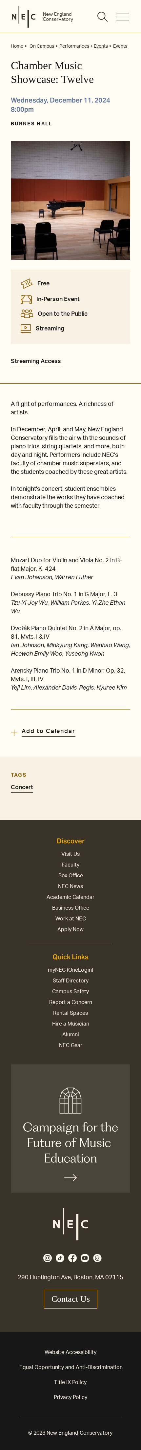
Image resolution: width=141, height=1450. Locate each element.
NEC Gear (70, 1045)
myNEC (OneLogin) (70, 970)
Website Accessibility (70, 1352)
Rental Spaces (70, 1013)
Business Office (70, 908)
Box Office (70, 875)
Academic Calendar (70, 897)
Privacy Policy (70, 1397)
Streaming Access (36, 361)
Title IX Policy (70, 1382)
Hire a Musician (70, 1024)
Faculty (70, 865)
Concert (22, 787)
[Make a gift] (70, 1128)
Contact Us (70, 1299)
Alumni (70, 1034)
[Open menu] (122, 17)
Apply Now (70, 929)
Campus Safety (70, 991)
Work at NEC (70, 918)
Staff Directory (71, 980)
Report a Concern (70, 1002)
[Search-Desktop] (103, 17)
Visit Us (70, 854)
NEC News (70, 886)
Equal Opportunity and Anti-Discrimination (71, 1367)
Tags (19, 775)
